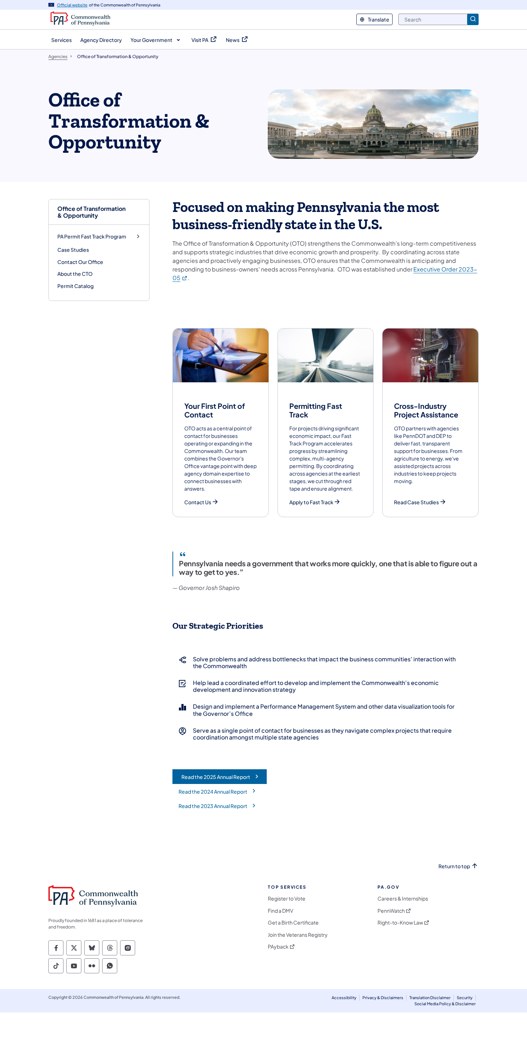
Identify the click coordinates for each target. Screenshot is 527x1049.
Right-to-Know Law (400, 923)
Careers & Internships (403, 899)
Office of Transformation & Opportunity (91, 212)
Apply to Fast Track (311, 502)
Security (465, 997)
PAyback (278, 947)
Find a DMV (280, 911)
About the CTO (74, 273)
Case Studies (73, 249)
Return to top (454, 866)
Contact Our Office (80, 262)
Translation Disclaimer (430, 997)
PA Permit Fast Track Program (91, 236)
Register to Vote (286, 899)
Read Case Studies (416, 502)
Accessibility (344, 997)
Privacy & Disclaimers (382, 997)
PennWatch (391, 911)
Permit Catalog (75, 286)
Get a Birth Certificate (293, 923)
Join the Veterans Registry (298, 935)
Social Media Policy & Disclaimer (445, 1003)
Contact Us (197, 502)
